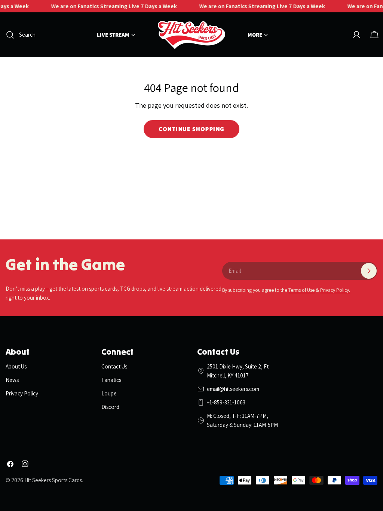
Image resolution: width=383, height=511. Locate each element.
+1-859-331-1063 (226, 402)
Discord (110, 406)
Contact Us (114, 366)
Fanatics (111, 379)
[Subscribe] (369, 271)
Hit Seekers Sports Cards (53, 480)
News (12, 379)
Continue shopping (191, 128)
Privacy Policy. (335, 290)
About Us (16, 366)
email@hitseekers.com (233, 388)
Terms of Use (301, 290)
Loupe (109, 393)
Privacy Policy (22, 393)
